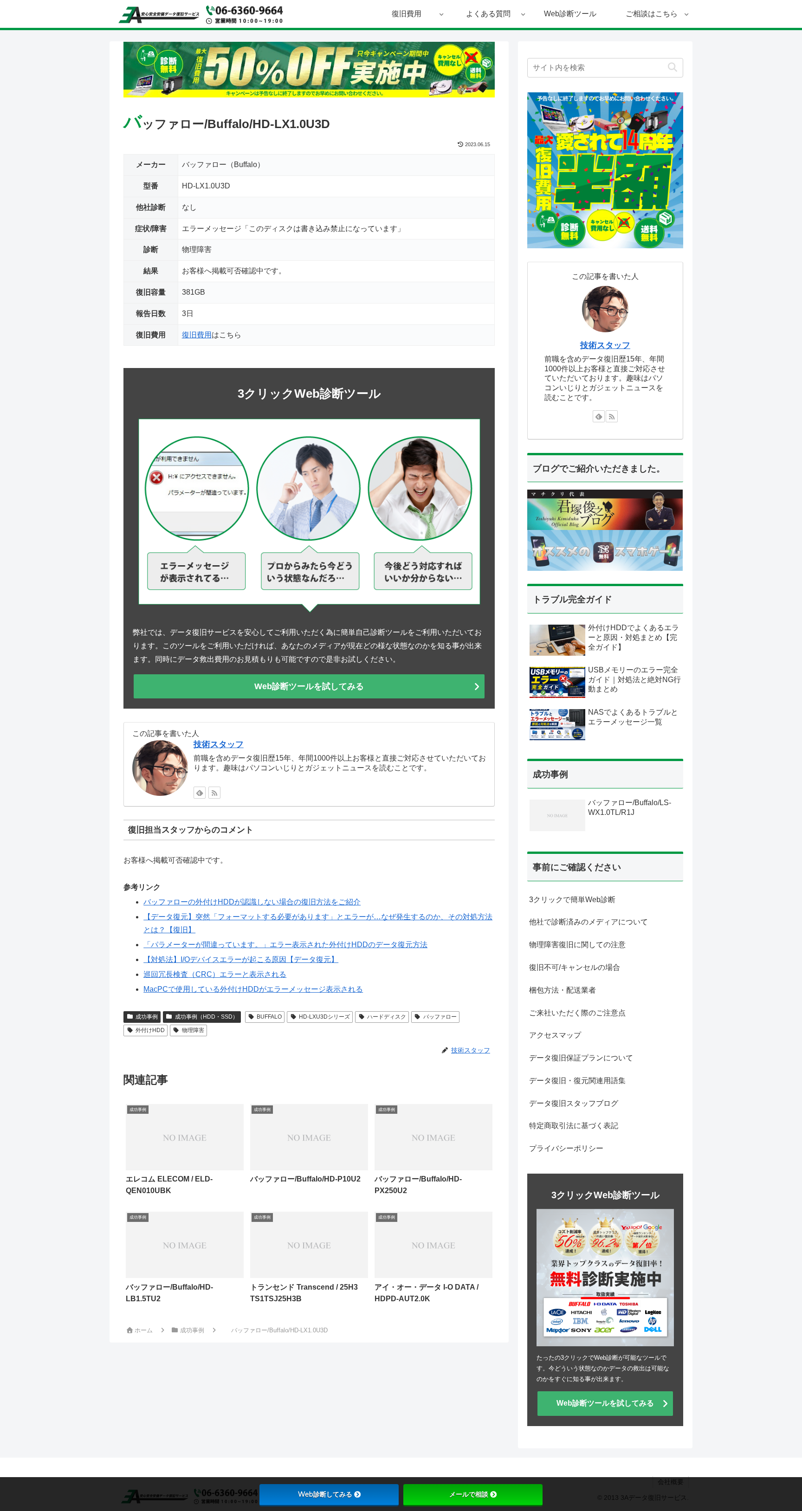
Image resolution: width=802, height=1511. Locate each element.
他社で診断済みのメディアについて (588, 922)
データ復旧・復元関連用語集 (577, 1081)
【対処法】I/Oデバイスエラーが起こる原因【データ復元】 (240, 959)
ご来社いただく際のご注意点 (577, 1013)
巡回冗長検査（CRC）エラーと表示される (214, 974)
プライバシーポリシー (566, 1148)
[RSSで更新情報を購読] (214, 793)
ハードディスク (386, 1017)
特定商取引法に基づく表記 (573, 1126)
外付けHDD (150, 1030)
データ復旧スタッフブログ (573, 1103)
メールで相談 (468, 1494)
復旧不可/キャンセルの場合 (574, 967)
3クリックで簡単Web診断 (572, 900)
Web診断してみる (325, 1494)
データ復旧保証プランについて (581, 1058)
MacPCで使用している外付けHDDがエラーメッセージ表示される (253, 989)
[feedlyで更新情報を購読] (200, 793)
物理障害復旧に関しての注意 (577, 945)
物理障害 (193, 1030)
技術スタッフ (219, 744)
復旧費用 (197, 335)
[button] (672, 67)
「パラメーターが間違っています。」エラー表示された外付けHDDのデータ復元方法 (285, 945)
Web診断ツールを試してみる (309, 686)
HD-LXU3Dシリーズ (324, 1017)
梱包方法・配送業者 (562, 990)
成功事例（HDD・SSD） (206, 1017)
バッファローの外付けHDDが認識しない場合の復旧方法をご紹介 (252, 902)
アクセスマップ (555, 1035)
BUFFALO (269, 1017)
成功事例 (147, 1017)
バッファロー (440, 1017)
